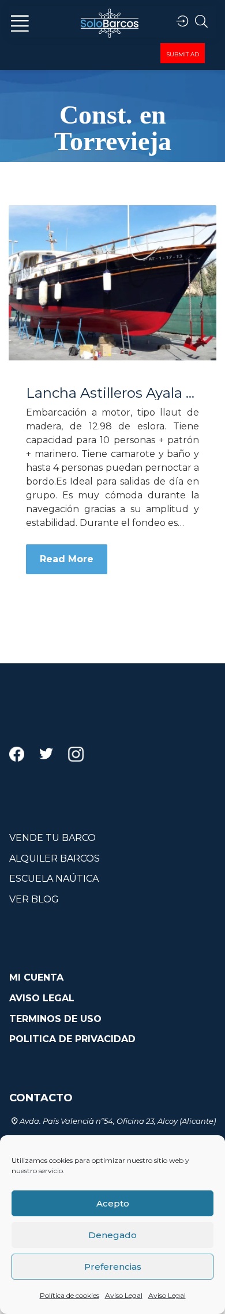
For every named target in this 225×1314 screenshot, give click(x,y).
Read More (66, 559)
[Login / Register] (182, 21)
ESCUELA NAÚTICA (54, 878)
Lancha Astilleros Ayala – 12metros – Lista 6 (112, 393)
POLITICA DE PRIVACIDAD (72, 1038)
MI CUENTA (36, 977)
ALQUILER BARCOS (54, 858)
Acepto (112, 1203)
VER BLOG (34, 899)
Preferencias (112, 1266)
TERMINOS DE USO (55, 1018)
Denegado (112, 1235)
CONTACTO (41, 1098)
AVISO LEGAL (41, 998)
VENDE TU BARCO (52, 837)
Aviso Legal (123, 1295)
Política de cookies (69, 1295)
